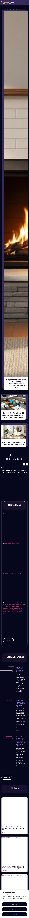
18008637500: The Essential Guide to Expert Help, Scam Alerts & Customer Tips (20, 704)
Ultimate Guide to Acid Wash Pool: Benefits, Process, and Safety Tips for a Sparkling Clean (20, 741)
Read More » (18, 694)
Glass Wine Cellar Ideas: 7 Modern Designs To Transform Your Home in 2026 (13, 828)
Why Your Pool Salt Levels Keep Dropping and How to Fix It (21, 670)
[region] (14, 904)
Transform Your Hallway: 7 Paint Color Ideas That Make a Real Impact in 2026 (14, 867)
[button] (26, 2)
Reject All (14, 914)
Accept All (14, 904)
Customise (14, 909)
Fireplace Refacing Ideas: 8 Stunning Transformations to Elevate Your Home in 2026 (16, 383)
